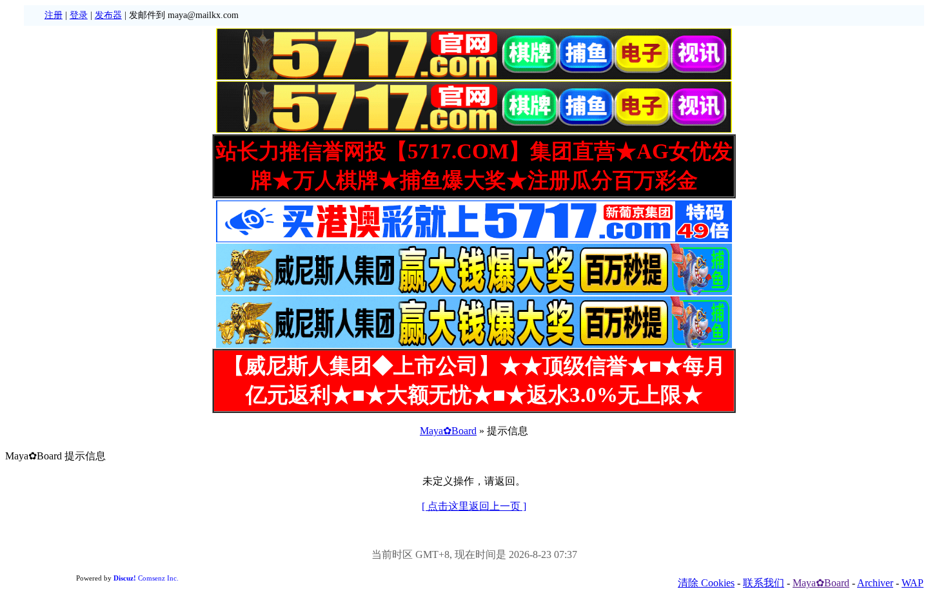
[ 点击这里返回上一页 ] (474, 506)
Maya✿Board (448, 430)
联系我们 (763, 582)
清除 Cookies (706, 582)
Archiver (875, 582)
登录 (79, 15)
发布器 (108, 15)
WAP (912, 582)
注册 (53, 15)
